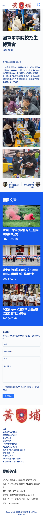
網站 (5, 359)
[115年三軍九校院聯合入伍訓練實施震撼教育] (21, 216)
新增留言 (8, 366)
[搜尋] (38, 4)
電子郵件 (8, 351)
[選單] (4, 5)
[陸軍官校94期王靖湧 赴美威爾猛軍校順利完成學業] (21, 295)
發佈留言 (8, 396)
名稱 (6, 344)
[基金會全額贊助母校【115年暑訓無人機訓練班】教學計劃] (21, 255)
